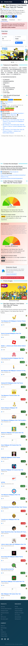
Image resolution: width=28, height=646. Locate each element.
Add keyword (18, 618)
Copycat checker (18, 610)
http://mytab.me (6, 9)
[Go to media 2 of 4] (13, 62)
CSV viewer (17, 614)
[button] (2, 2)
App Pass (3, 606)
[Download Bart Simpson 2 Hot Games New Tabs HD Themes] (20, 39)
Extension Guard (4, 610)
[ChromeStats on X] (8, 639)
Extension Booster (5, 612)
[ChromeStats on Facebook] (5, 639)
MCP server (3, 616)
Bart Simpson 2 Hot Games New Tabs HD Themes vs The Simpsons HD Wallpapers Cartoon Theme (13, 121)
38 (6, 103)
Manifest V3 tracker (19, 612)
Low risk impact (10, 108)
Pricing (16, 606)
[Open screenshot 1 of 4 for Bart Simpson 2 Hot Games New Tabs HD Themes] (12, 53)
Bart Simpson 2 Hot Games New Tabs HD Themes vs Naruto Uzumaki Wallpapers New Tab (14, 126)
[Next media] (25, 53)
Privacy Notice (4, 636)
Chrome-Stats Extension (6, 608)
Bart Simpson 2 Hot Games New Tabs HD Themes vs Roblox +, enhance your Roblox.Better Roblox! (13, 131)
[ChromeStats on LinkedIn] (2, 639)
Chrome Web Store (11, 115)
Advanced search (18, 608)
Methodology (4, 627)
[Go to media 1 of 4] (11, 62)
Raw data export (4, 618)
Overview (4, 19)
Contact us (3, 632)
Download (12, 19)
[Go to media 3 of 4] (15, 62)
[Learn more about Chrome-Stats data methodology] (17, 115)
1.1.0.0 (8, 105)
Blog (2, 629)
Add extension (18, 616)
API (1, 614)
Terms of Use (4, 634)
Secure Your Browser (11, 274)
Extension (13, 9)
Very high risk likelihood (7, 110)
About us (3, 625)
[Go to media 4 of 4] (16, 62)
